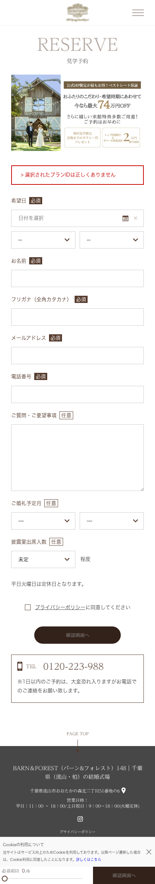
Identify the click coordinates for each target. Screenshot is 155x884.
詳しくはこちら (88, 859)
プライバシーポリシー (60, 607)
